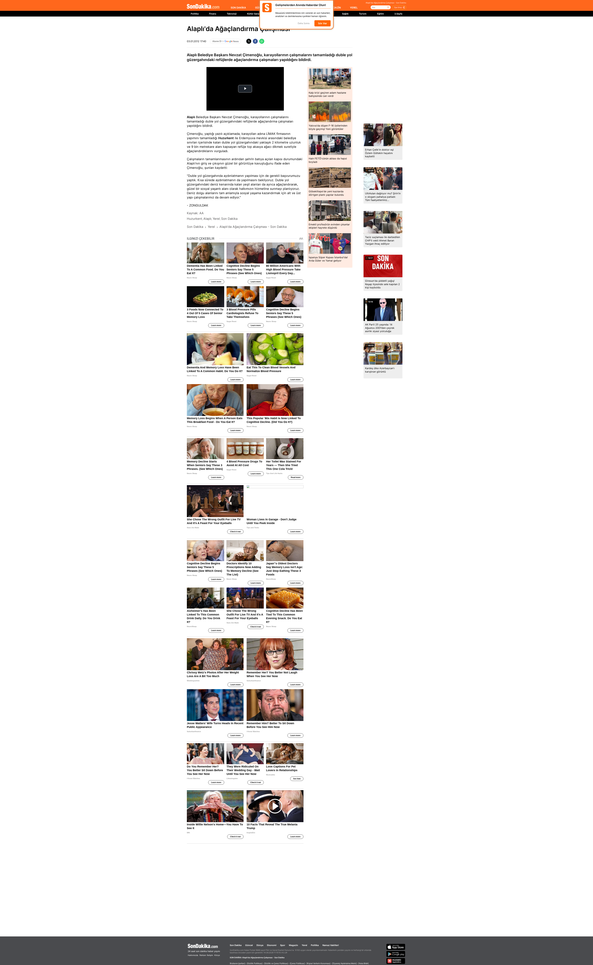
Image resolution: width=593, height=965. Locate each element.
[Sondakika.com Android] (395, 954)
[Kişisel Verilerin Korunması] (318, 963)
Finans (212, 13)
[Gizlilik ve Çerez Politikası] (276, 963)
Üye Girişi (398, 7)
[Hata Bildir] (363, 963)
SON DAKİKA (238, 7)
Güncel (249, 945)
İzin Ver (322, 23)
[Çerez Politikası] (297, 963)
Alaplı (191, 117)
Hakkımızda (193, 955)
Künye (217, 955)
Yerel (304, 945)
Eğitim (380, 13)
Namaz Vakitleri (330, 945)
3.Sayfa (398, 13)
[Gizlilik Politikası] (254, 963)
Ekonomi (271, 945)
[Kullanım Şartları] (237, 963)
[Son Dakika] (203, 6)
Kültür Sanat (253, 13)
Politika (195, 13)
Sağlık (345, 13)
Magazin (293, 945)
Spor (282, 945)
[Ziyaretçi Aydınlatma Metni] (344, 963)
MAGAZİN (335, 7)
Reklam (203, 955)
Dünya (260, 945)
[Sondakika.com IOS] (395, 947)
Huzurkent (226, 138)
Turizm (362, 13)
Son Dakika (236, 945)
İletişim (210, 955)
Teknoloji (232, 13)
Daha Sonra (303, 23)
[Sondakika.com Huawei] (395, 961)
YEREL (354, 7)
